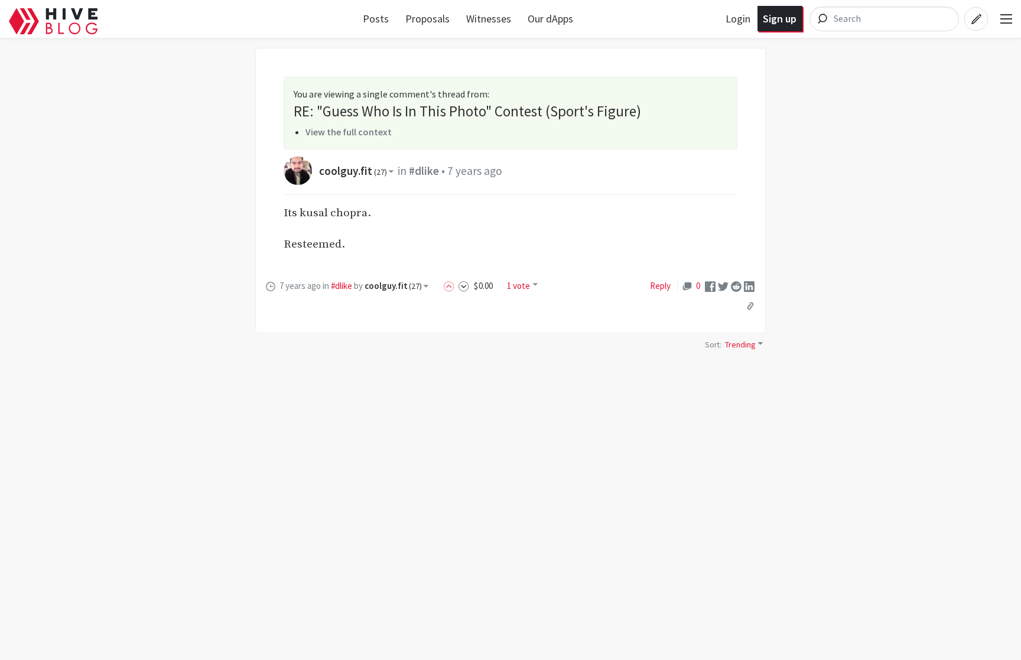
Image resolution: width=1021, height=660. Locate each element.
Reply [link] (660, 285)
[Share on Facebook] (710, 285)
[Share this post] (750, 305)
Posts (376, 18)
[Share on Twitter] (723, 285)
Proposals (427, 18)
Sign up (779, 18)
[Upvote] (451, 285)
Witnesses (488, 18)
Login (738, 18)
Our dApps (550, 18)
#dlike (424, 171)
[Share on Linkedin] (749, 285)
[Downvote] (464, 285)
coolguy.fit (353, 171)
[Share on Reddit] (736, 285)
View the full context (348, 132)
